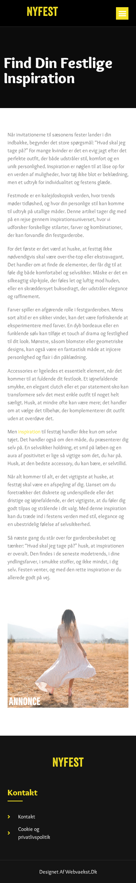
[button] (122, 13)
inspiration (29, 431)
